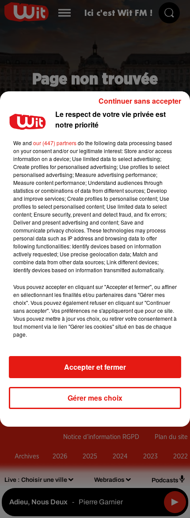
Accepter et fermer (95, 367)
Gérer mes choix (95, 398)
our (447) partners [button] (54, 142)
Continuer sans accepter (140, 101)
